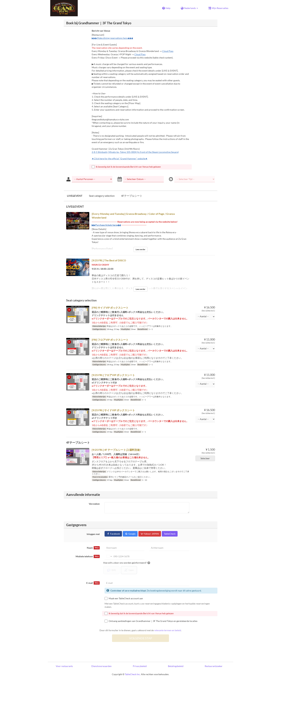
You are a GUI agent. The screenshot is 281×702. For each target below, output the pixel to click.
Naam (93, 547)
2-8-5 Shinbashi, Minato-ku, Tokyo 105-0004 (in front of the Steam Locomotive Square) (135, 152)
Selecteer (205, 458)
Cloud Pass (167, 51)
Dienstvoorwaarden (101, 666)
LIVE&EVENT (74, 195)
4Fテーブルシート (131, 195)
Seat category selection (102, 195)
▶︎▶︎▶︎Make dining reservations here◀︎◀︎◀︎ (112, 38)
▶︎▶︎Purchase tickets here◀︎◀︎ (106, 225)
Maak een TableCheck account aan (126, 598)
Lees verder (140, 249)
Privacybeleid (140, 666)
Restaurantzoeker (213, 666)
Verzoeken (94, 503)
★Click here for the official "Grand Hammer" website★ (119, 158)
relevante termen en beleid (167, 630)
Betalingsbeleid (175, 666)
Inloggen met (93, 534)
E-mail (92, 582)
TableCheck (169, 533)
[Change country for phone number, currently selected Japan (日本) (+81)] (109, 556)
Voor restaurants (64, 666)
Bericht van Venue (101, 30)
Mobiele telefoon (87, 556)
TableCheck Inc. (132, 674)
